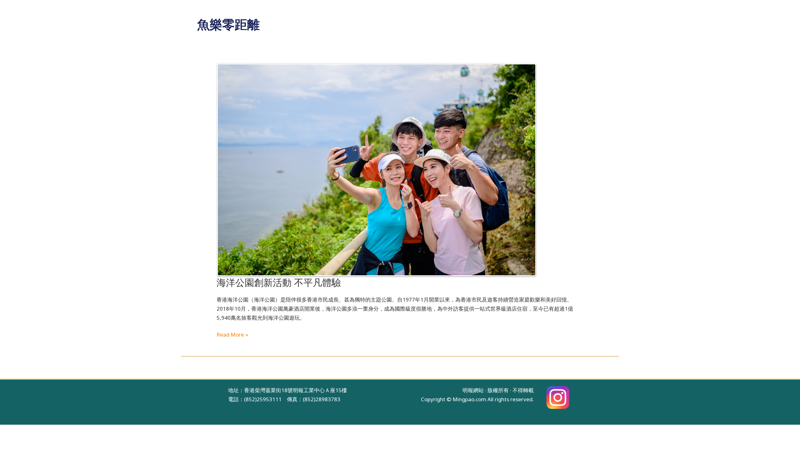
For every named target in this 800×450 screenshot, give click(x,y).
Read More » (232, 334)
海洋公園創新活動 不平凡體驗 (279, 282)
